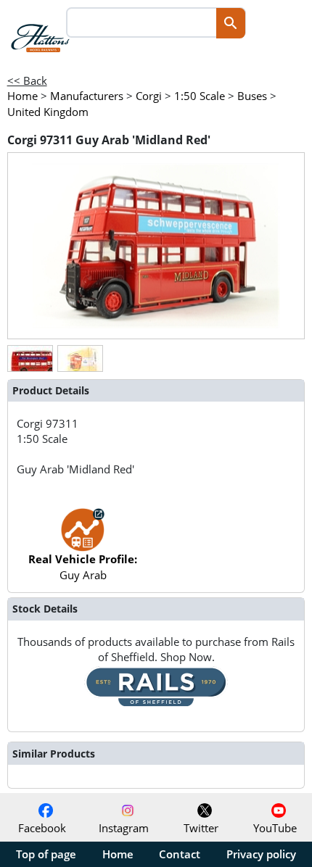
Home (118, 854)
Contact (179, 854)
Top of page (46, 854)
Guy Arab (82, 566)
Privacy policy (261, 854)
